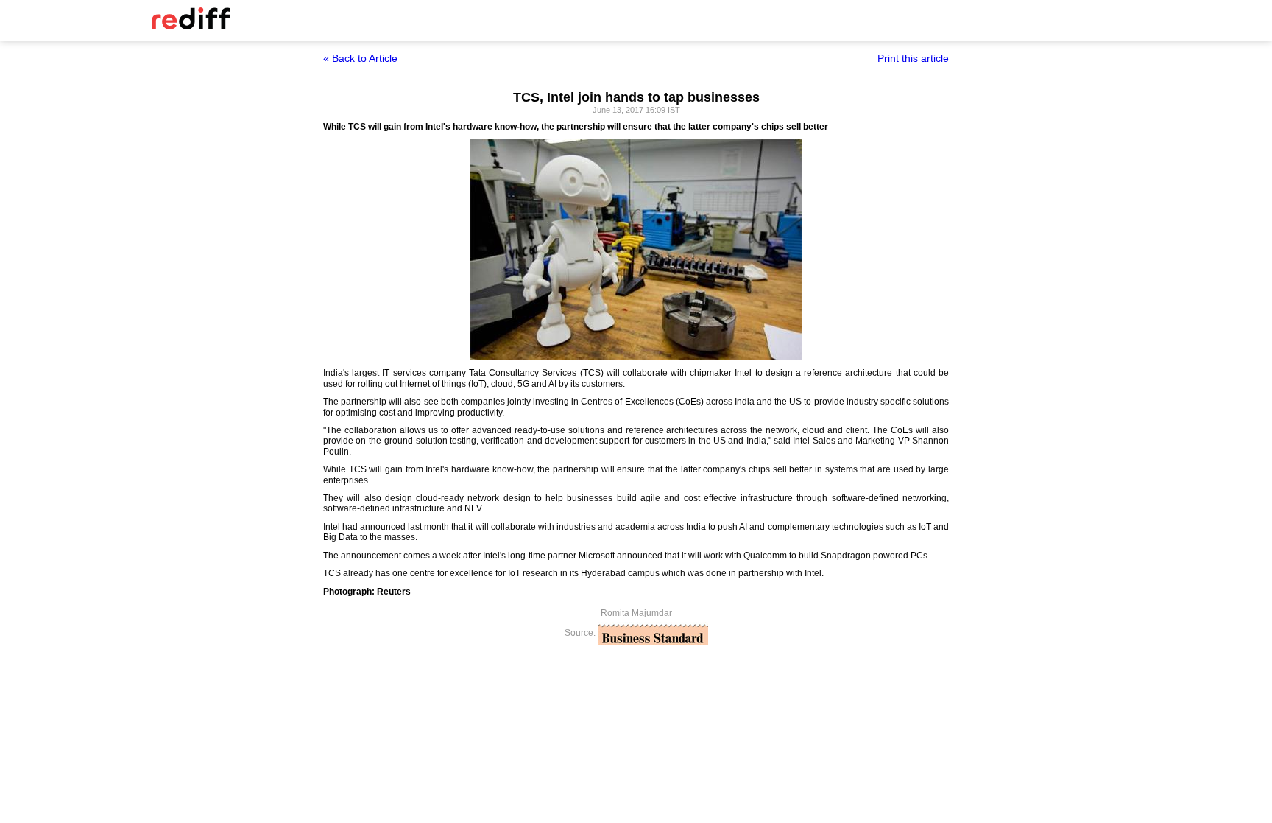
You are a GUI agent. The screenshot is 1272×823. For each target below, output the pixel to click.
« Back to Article (360, 58)
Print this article (913, 58)
